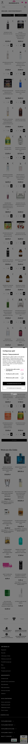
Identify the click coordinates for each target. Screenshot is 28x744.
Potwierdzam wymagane (14, 388)
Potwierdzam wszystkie (14, 383)
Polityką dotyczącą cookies (16, 358)
